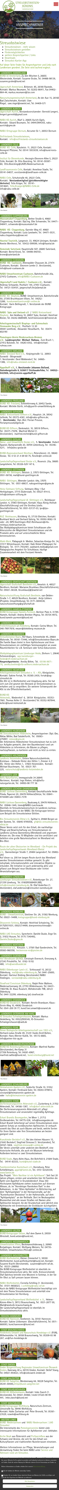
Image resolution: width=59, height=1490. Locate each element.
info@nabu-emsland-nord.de (21, 362)
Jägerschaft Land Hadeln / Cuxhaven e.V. (21, 282)
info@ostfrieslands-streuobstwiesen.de (28, 139)
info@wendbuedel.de (15, 964)
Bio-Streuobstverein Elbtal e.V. (15, 818)
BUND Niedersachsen (10, 1422)
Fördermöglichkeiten (15, 52)
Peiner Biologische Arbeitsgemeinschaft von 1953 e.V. (26, 1030)
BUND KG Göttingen (10, 472)
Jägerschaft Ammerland (11, 86)
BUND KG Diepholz (9, 295)
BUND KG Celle (8, 147)
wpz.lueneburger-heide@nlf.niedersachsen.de (17, 657)
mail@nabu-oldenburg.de (24, 972)
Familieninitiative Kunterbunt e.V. (16, 1167)
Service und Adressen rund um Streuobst (26, 1451)
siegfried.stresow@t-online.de (28, 1145)
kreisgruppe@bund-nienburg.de (34, 917)
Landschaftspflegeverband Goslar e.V (18, 461)
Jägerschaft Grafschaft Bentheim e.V (18, 584)
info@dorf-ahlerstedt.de (41, 1106)
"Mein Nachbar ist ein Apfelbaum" (28, 1175)
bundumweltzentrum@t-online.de (23, 301)
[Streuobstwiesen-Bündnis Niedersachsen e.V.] (9, 7)
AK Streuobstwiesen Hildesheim (15, 733)
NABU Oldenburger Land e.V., (14, 969)
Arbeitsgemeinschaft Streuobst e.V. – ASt (20, 672)
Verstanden (29, 1486)
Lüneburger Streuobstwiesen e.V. (16, 879)
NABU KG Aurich (8, 119)
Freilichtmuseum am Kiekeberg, (15, 625)
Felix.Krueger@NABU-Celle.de (24, 186)
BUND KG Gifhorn (8, 428)
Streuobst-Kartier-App (15, 60)
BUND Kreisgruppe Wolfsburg (14, 1405)
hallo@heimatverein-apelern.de (21, 1095)
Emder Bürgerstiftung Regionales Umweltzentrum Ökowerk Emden (28, 1368)
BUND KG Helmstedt (5, 696)
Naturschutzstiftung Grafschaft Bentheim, (20, 595)
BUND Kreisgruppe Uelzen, (13, 1233)
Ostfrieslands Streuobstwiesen (14, 136)
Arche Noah (5, 1436)
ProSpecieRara (38, 1436)
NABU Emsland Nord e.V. (12, 353)
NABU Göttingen (8, 480)
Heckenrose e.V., (8, 947)
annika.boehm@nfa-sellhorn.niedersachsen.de (26, 664)
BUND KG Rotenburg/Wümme (14, 1046)
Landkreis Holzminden (10, 758)
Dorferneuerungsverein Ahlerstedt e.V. (18, 1103)
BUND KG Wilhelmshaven (12, 1392)
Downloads (10, 57)
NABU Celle (5, 177)
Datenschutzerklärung (39, 1466)
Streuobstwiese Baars (10, 636)
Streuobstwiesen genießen (17, 49)
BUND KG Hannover (9, 1318)
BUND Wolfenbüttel (9, 1258)
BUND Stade (6, 1158)
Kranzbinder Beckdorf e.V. (12, 1139)
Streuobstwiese (13, 42)
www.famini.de (7, 1172)
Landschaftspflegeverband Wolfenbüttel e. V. (22, 1299)
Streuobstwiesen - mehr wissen (20, 46)
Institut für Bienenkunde (12, 158)
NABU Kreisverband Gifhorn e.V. (16, 414)
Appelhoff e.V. (7, 367)
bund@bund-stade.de (30, 1161)
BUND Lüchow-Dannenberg (13, 791)
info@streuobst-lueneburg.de (14, 885)
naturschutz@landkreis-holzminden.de (24, 769)
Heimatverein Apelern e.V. (12, 1087)
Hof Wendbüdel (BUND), (12, 958)
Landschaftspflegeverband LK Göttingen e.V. (21, 499)
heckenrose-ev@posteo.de (29, 950)
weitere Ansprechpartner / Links (20, 55)
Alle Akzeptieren (30, 1481)
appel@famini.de (23, 1169)
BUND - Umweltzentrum (11, 914)
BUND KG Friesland (10, 403)
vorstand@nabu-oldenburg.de (26, 977)
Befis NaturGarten (9, 777)
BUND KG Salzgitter (9, 1381)
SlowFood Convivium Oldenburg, (16, 983)
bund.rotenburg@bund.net (41, 1055)
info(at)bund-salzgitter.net (26, 1383)
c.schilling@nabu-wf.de (33, 1285)
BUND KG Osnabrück (10, 1002)
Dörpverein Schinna (9, 922)
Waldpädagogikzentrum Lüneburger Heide (20, 653)
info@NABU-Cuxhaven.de (30, 276)
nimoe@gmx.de (17, 739)
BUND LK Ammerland (10, 75)
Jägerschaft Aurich (9, 111)
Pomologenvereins (29, 1427)
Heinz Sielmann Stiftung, (12, 488)
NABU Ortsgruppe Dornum (13, 130)
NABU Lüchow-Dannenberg (13, 802)
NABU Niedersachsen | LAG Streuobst (26, 1424)
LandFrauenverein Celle (11, 169)
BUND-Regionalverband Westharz (16, 453)
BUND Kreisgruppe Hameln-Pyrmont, (18, 611)
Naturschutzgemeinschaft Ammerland (18, 97)
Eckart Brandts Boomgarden (13, 1117)
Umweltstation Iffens (10, 1244)
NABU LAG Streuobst (10, 933)
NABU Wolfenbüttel (9, 1282)
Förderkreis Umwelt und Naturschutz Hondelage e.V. (26, 1332)
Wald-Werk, (6, 541)
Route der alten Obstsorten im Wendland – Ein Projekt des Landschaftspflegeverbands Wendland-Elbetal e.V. (28, 849)
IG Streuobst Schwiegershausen (15, 1016)
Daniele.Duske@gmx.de (11, 939)
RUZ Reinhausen (8, 516)
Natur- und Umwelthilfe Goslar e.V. (17, 442)
